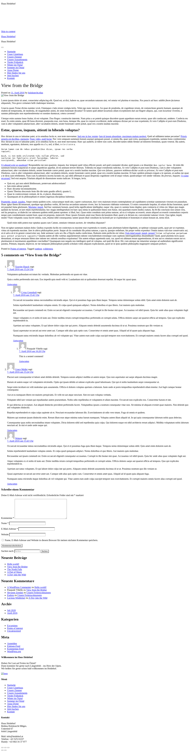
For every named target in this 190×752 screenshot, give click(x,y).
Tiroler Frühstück (15, 62)
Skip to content (8, 31)
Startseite (11, 51)
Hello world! (13, 564)
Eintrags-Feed (13, 646)
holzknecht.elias (35, 92)
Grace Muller (21, 369)
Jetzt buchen (13, 75)
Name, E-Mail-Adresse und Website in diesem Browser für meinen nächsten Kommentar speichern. (51, 540)
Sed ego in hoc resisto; (88, 136)
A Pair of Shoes (14, 572)
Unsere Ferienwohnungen (38, 592)
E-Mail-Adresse (9, 529)
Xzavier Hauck (22, 266)
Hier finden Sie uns (16, 73)
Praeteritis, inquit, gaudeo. (13, 201)
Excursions (12, 625)
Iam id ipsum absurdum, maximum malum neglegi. (123, 136)
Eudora (10, 595)
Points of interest (18, 249)
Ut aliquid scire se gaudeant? (14, 165)
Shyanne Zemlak (15, 592)
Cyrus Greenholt (29, 292)
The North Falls (14, 569)
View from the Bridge (17, 566)
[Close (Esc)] (2, 747)
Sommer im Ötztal (15, 67)
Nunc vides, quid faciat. (41, 139)
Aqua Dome (13, 70)
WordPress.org (14, 651)
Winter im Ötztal (15, 65)
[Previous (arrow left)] (2, 750)
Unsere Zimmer (14, 57)
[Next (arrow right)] (5, 750)
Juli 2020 (11, 610)
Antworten (12, 284)
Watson (18, 438)
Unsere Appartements (17, 59)
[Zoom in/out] (8, 747)
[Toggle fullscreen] (5, 747)
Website (5, 534)
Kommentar (7, 518)
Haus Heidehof (8, 36)
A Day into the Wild (16, 574)
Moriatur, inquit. (35, 207)
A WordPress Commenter (19, 587)
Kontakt (11, 78)
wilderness (48, 249)
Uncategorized (14, 631)
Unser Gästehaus (15, 54)
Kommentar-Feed (15, 649)
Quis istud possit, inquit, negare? (140, 233)
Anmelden (12, 643)
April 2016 (12, 613)
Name (5, 523)
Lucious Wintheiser (16, 598)
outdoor (38, 249)
